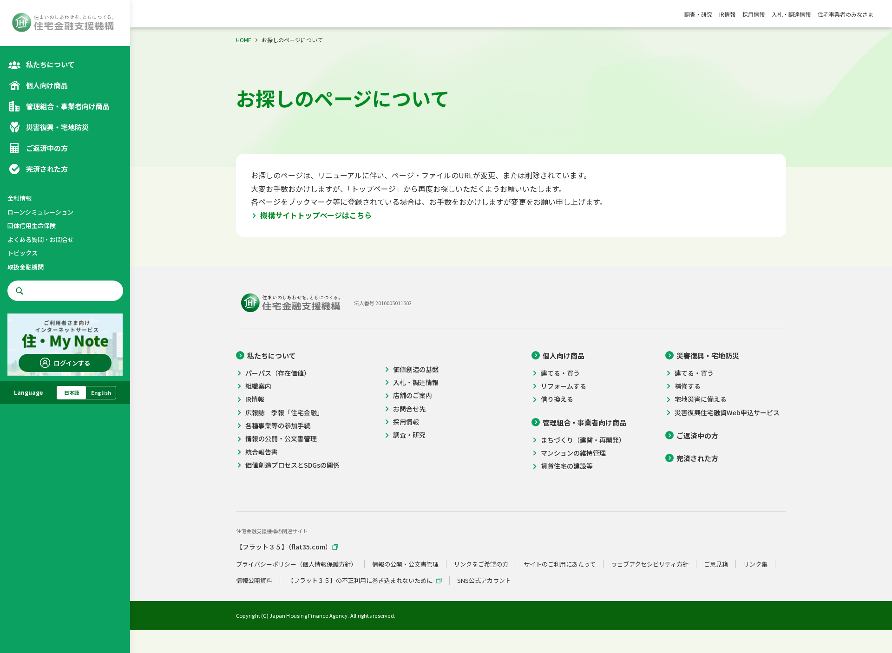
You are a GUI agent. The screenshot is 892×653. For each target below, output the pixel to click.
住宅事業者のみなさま (845, 14)
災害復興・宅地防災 (707, 355)
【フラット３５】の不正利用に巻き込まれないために (360, 580)
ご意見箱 (716, 564)
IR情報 (727, 14)
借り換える (557, 399)
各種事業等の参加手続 (277, 425)
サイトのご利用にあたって (560, 564)
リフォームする (563, 386)
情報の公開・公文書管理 (281, 438)
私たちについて (271, 355)
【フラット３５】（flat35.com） (284, 546)
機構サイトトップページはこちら (316, 215)
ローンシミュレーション (40, 212)
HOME (243, 40)
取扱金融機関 (25, 266)
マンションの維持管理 (573, 453)
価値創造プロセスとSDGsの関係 (292, 465)
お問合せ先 (409, 409)
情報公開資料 (254, 580)
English (101, 392)
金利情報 (19, 198)
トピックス (22, 252)
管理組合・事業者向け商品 (584, 422)
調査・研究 (698, 14)
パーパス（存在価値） (277, 373)
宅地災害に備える (701, 399)
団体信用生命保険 (31, 225)
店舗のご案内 (412, 395)
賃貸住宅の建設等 (567, 466)
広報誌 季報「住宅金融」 (284, 412)
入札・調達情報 (791, 14)
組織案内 (258, 386)
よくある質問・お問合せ (40, 239)
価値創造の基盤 (416, 369)
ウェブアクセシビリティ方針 (650, 564)
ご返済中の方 (697, 435)
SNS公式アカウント (484, 580)
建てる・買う (560, 373)
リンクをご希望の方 (481, 564)
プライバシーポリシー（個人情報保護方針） (296, 564)
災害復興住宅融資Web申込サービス (727, 412)
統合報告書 (261, 452)
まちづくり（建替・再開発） (583, 440)
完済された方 (697, 458)
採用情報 (753, 14)
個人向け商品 (563, 355)
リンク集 (755, 564)
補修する (688, 386)
